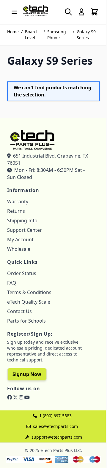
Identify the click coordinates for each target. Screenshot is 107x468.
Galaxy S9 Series (86, 34)
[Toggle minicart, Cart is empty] (94, 12)
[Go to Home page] (35, 11)
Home (13, 31)
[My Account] (81, 12)
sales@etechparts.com (55, 426)
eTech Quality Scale (28, 302)
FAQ (11, 283)
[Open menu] (14, 12)
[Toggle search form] (68, 12)
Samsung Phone (56, 34)
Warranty (17, 201)
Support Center (24, 230)
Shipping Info (22, 220)
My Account (20, 239)
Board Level (31, 34)
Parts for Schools (26, 321)
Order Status (21, 273)
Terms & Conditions (29, 292)
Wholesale (18, 249)
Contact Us (19, 311)
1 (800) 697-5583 (55, 415)
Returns (16, 211)
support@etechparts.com (57, 437)
